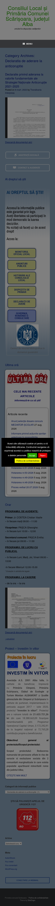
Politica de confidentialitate (27, 460)
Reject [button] (42, 455)
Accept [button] (32, 455)
